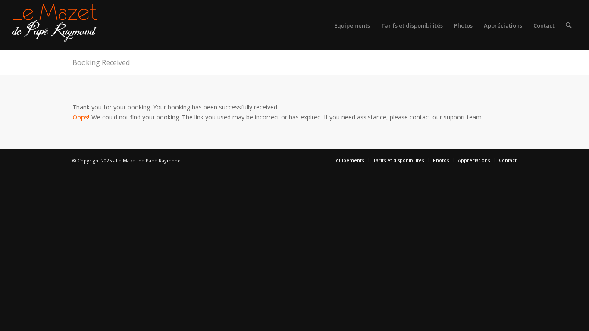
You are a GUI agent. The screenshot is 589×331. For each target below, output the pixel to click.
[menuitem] (352, 25)
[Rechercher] (568, 25)
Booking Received (101, 62)
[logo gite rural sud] (55, 25)
